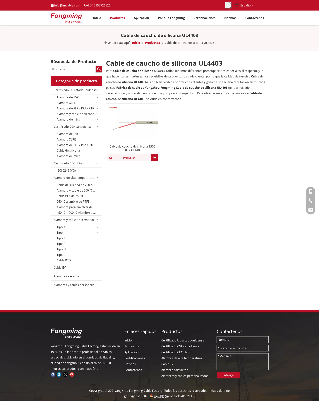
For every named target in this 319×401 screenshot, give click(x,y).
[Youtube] (71, 374)
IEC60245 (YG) (66, 170)
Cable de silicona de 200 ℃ (75, 185)
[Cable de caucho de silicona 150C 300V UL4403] (132, 121)
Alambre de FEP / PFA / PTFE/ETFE (79, 108)
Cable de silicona (68, 150)
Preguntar (129, 157)
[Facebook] (53, 374)
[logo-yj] (66, 333)
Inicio (128, 340)
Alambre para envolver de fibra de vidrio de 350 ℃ (79, 207)
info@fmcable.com (67, 5)
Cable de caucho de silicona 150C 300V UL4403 (132, 148)
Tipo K (61, 227)
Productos (131, 346)
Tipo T (61, 238)
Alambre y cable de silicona (75, 114)
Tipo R (61, 244)
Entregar (228, 375)
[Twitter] (65, 374)
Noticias (130, 364)
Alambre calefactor (67, 276)
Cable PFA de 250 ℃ (70, 196)
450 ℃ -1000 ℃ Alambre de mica (79, 213)
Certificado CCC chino (69, 163)
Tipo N (61, 249)
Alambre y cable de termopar (74, 220)
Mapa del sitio (220, 391)
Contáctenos (133, 370)
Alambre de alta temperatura (74, 178)
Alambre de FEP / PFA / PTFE (76, 145)
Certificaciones (134, 358)
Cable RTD (64, 260)
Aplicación (131, 352)
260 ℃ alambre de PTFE (73, 201)
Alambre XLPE (66, 103)
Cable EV (60, 267)
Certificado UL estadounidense (75, 90)
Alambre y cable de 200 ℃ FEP (77, 190)
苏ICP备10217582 (136, 396)
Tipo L (61, 255)
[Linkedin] (59, 374)
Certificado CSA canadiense (73, 127)
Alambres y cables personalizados (77, 285)
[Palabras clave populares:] (228, 5)
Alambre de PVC (68, 97)
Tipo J (60, 233)
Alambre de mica (68, 119)
